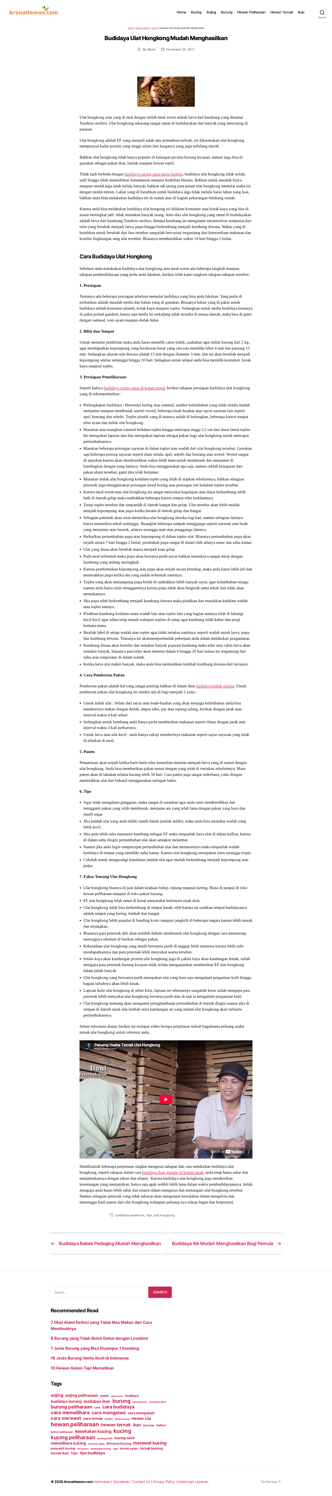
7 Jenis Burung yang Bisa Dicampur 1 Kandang (95, 1348)
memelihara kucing (68, 1443)
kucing (122, 1431)
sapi (115, 1448)
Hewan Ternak (281, 12)
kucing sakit (124, 1438)
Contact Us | (142, 1482)
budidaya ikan (97, 1401)
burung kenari (140, 1402)
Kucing (196, 12)
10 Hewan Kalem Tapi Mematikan (82, 1368)
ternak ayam (129, 1448)
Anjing (211, 12)
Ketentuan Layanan (193, 1482)
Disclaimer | (122, 1482)
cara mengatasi (109, 1412)
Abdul (151, 49)
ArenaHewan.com (78, 1482)
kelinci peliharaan (62, 1431)
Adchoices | (103, 1482)
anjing (57, 1395)
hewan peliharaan (75, 1424)
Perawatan (83, 1448)
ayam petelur (117, 1396)
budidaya (132, 1396)
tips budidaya (92, 1453)
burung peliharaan (71, 1407)
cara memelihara (70, 1412)
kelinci (161, 1425)
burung (121, 1401)
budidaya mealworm (130, 1215)
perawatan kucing (101, 1448)
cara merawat (66, 1418)
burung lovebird (157, 1402)
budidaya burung (66, 1401)
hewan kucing (122, 1419)
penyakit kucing (63, 1448)
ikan (137, 1424)
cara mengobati (141, 1413)
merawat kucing (150, 1443)
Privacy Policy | (165, 1482)
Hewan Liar (141, 1418)
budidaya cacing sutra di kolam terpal (134, 388)
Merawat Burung (118, 1443)
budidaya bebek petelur (215, 686)
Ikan (301, 12)
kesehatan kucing (93, 1431)
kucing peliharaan (73, 1437)
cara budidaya (118, 1407)
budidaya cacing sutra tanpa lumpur (154, 174)
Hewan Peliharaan (251, 12)
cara (97, 1407)
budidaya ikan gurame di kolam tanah (172, 1172)
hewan (109, 1418)
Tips (149, 1215)
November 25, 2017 (180, 49)
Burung (226, 12)
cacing (154, 28)
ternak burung (151, 1448)
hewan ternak (116, 1424)
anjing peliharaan (81, 1395)
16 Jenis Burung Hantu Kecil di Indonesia (90, 1358)
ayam (104, 1396)
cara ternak (93, 1418)
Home (181, 12)
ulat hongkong (164, 1215)
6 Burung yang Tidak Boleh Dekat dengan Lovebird (99, 1338)
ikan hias (148, 1425)
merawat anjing (96, 1443)
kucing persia (104, 1438)
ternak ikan (60, 1453)
